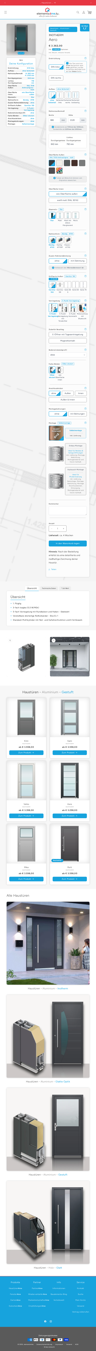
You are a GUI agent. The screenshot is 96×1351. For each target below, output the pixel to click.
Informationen (58, 1288)
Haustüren (15, 1288)
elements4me (29, 1344)
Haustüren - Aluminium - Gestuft (60, 29)
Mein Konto (80, 1300)
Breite (51, 115)
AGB (76, 1344)
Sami (69, 741)
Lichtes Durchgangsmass (73, 138)
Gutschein (15, 1306)
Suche (80, 1294)
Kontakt (80, 1288)
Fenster (15, 1294)
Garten (15, 1300)
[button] (5, 12)
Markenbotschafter (38, 1300)
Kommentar (54, 504)
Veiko (26, 804)
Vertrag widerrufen (80, 1312)
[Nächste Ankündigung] (91, 3)
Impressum (59, 1344)
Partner (37, 1288)
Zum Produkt (24, 752)
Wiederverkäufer (37, 1294)
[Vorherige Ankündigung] (5, 3)
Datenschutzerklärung (44, 1344)
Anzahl (51, 523)
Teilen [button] (53, 569)
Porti (70, 867)
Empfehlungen (37, 1306)
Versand (80, 1306)
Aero (69, 804)
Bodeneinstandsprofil (58, 350)
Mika (26, 867)
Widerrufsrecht (49, 1347)
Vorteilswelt (59, 1300)
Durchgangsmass (58, 140)
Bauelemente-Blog (59, 1294)
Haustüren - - (48, 988)
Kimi (26, 741)
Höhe (70, 115)
